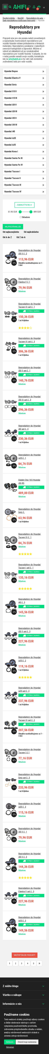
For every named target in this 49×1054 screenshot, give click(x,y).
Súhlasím (9, 1042)
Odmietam (10, 1047)
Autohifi (21, 18)
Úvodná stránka (9, 18)
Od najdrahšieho (31, 232)
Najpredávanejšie (13, 227)
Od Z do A (20, 237)
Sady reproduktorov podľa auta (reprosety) (19, 20)
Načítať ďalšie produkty (24, 955)
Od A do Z (7, 237)
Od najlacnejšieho (11, 232)
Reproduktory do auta (34, 18)
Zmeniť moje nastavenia (27, 1042)
